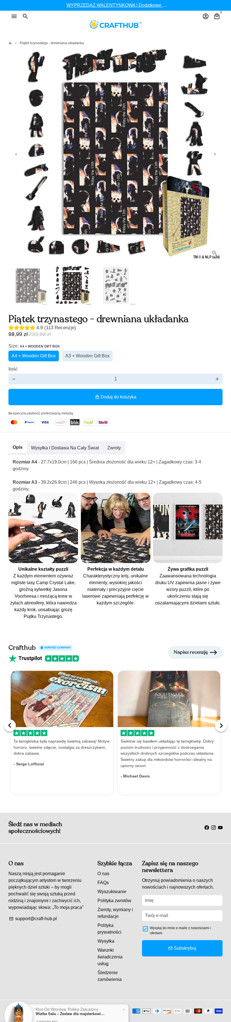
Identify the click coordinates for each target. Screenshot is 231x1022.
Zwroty (114, 447)
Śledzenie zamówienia (109, 976)
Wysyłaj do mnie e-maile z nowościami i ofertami (180, 930)
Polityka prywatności (109, 928)
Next (215, 154)
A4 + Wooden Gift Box (34, 355)
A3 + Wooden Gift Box (87, 355)
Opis (18, 447)
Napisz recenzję (191, 652)
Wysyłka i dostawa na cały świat (65, 447)
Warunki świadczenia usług (110, 957)
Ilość (13, 369)
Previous (16, 154)
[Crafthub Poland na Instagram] (213, 827)
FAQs (103, 882)
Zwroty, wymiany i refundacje (115, 913)
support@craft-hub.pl (33, 918)
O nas (103, 873)
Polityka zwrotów (114, 900)
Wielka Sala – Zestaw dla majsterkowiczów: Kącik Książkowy (70, 1000)
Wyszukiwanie (111, 891)
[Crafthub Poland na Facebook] (207, 827)
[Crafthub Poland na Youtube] (220, 827)
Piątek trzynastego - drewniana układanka (52, 43)
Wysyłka (105, 941)
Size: (34, 346)
